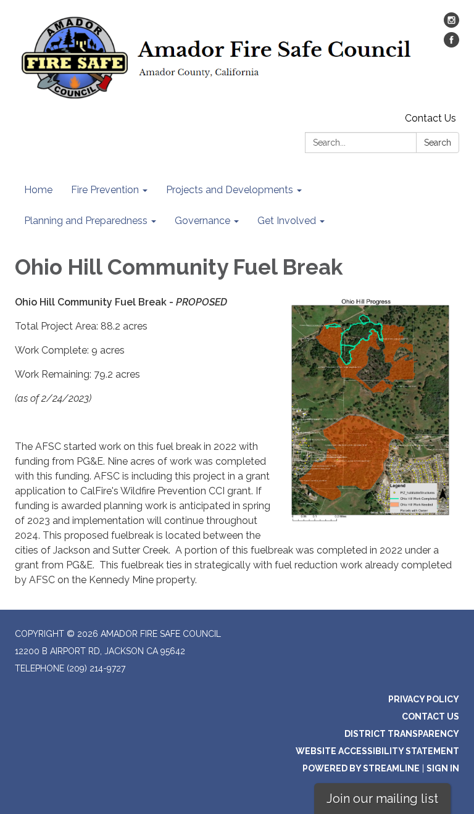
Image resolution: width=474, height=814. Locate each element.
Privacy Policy (423, 699)
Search (437, 142)
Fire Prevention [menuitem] (105, 190)
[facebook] (451, 44)
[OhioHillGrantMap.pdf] (370, 410)
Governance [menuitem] (202, 220)
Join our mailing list (382, 798)
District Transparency (401, 734)
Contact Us (430, 118)
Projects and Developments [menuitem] (229, 190)
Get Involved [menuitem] (286, 220)
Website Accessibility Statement (377, 751)
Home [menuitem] (38, 190)
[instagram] (451, 24)
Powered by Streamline (361, 768)
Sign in (442, 768)
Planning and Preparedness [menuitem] (86, 220)
